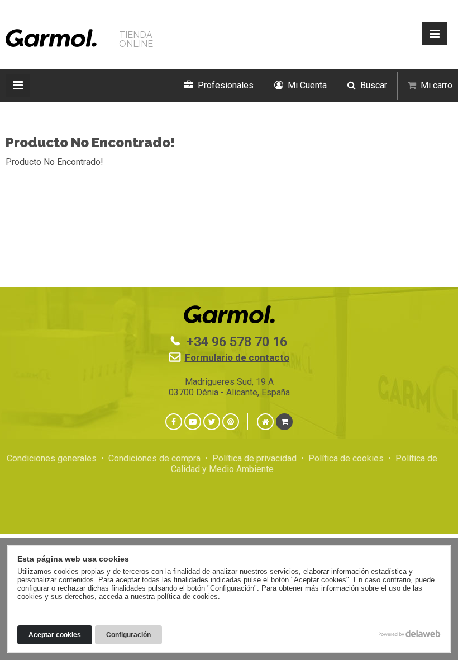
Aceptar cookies (54, 635)
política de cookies (187, 596)
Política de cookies (346, 458)
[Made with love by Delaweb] (410, 633)
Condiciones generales (52, 458)
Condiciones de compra (154, 458)
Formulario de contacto (237, 357)
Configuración (128, 635)
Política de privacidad (254, 458)
